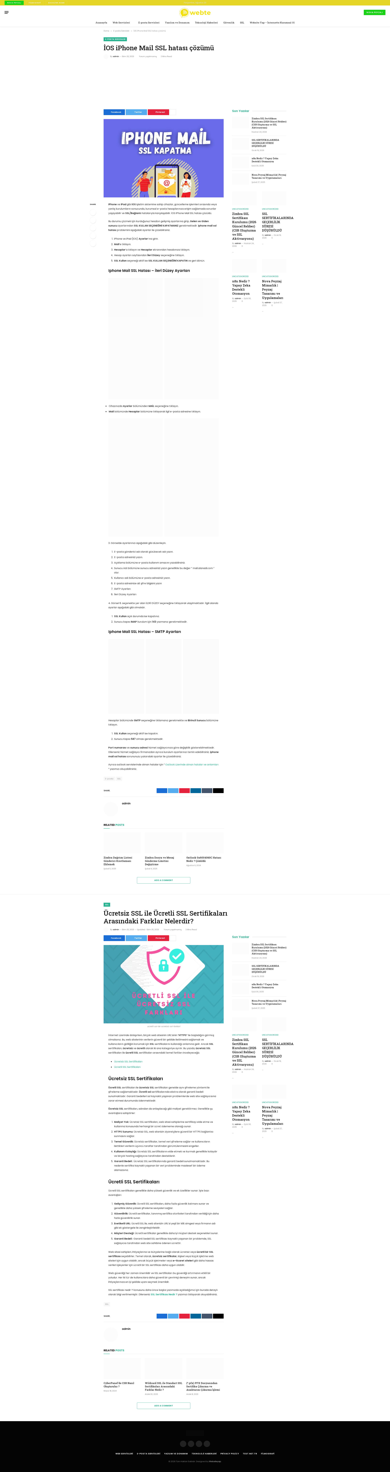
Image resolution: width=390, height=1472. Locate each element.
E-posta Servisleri (149, 22)
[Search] (384, 2)
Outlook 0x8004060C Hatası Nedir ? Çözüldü (203, 859)
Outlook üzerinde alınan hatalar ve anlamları (191, 764)
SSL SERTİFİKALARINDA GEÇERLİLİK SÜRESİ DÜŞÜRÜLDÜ (265, 143)
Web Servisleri (121, 22)
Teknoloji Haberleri (206, 22)
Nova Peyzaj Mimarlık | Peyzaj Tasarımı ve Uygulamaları (269, 176)
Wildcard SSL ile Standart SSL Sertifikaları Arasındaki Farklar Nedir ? (163, 1386)
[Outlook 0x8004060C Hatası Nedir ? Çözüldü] (205, 843)
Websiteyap (215, 1461)
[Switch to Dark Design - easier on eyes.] (380, 3)
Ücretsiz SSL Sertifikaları (128, 1061)
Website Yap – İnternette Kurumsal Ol (272, 22)
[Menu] (7, 12)
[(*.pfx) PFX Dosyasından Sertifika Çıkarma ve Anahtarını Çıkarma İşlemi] (205, 1368)
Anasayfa (101, 22)
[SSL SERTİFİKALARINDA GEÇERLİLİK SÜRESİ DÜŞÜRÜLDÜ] (240, 144)
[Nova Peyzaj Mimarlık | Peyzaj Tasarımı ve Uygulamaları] (240, 179)
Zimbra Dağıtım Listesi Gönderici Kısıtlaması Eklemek (118, 861)
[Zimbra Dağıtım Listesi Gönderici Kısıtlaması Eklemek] (122, 843)
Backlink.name (56, 3)
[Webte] (195, 12)
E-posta (109, 778)
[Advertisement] (195, 83)
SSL (242, 22)
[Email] (93, 243)
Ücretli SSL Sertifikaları (127, 1067)
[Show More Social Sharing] (173, 112)
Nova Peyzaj (14, 3)
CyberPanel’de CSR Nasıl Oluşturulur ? (119, 1384)
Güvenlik (228, 22)
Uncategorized (240, 209)
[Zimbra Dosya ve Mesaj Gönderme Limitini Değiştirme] (163, 843)
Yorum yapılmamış (148, 56)
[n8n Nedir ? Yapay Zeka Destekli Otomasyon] (240, 162)
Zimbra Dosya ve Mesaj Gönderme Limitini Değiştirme (159, 861)
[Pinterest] (93, 236)
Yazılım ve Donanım (177, 22)
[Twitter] (93, 220)
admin (116, 56)
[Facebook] (93, 212)
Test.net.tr (250, 1453)
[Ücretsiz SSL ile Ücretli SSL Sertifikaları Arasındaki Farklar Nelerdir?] (164, 984)
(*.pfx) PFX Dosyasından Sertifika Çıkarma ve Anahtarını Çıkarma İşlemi (203, 1386)
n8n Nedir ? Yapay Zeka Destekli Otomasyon (265, 160)
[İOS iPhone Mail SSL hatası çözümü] (164, 158)
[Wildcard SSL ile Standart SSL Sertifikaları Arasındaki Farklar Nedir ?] (163, 1368)
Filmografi (35, 3)
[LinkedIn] (93, 228)
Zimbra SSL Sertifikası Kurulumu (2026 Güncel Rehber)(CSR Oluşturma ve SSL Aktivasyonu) (269, 123)
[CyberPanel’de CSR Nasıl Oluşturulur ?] (122, 1368)
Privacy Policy (229, 1453)
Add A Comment (163, 880)
